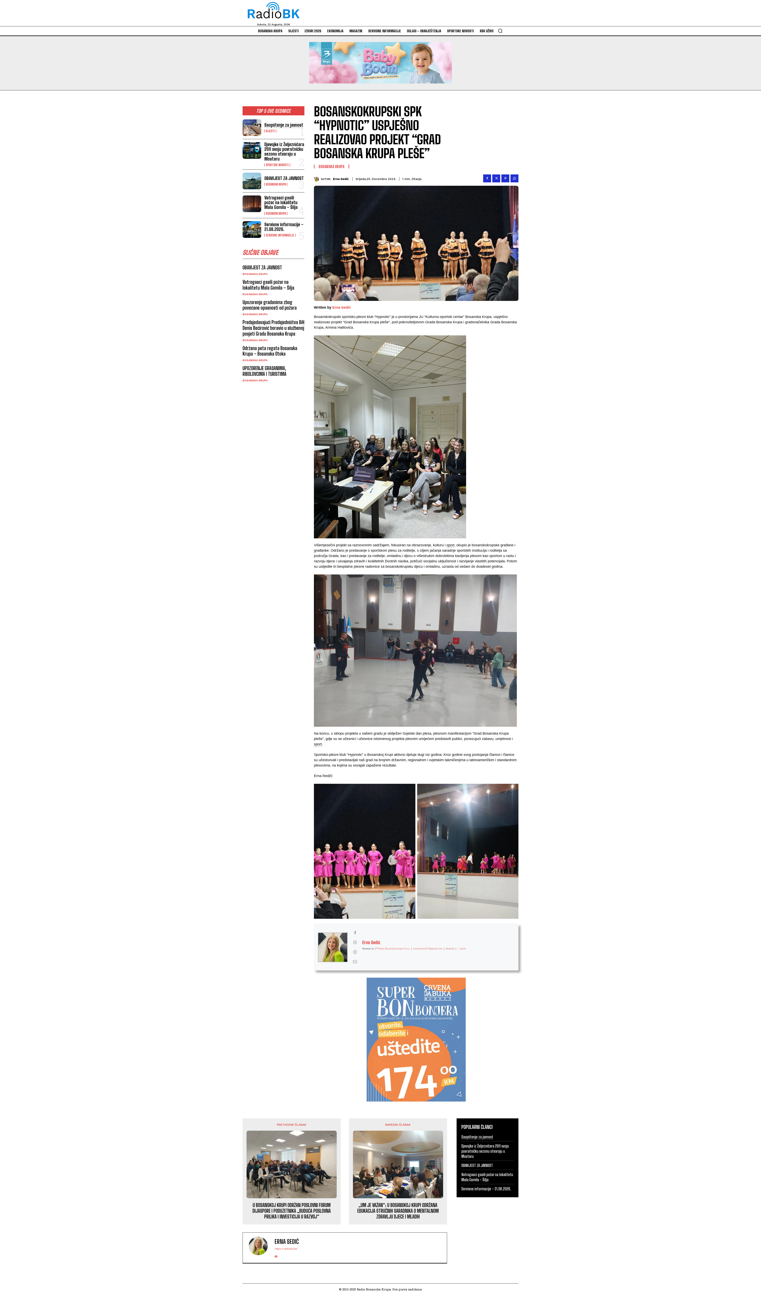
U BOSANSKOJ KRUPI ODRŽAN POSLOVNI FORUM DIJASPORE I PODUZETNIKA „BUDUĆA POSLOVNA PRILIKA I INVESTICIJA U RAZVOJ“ (291, 1210)
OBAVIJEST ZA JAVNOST (284, 178)
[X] (496, 178)
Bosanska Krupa (276, 184)
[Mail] (275, 1255)
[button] (500, 30)
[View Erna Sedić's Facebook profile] (355, 932)
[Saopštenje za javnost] (252, 127)
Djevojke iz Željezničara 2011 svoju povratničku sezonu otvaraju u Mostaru (284, 152)
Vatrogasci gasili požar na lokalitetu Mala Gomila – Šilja (281, 202)
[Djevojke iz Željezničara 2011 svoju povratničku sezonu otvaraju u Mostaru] (252, 150)
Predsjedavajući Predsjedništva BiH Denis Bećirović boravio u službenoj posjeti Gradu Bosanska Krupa (273, 328)
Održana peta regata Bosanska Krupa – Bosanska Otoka (270, 351)
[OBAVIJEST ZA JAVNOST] (252, 181)
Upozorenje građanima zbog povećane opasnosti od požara (270, 305)
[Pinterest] (505, 178)
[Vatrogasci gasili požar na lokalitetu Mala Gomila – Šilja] (252, 203)
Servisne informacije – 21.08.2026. (283, 227)
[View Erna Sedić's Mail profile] (355, 961)
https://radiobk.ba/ (285, 1248)
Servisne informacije (280, 235)
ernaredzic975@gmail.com (428, 948)
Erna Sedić (341, 179)
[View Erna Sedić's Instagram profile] (355, 942)
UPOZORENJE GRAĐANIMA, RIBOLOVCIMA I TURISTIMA (264, 371)
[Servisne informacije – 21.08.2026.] (252, 229)
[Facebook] (487, 178)
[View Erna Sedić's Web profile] (355, 952)
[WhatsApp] (514, 178)
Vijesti (270, 131)
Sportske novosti (277, 165)
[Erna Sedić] (317, 179)
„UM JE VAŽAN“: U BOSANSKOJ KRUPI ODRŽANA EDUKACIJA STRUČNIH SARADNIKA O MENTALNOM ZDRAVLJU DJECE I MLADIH (398, 1210)
